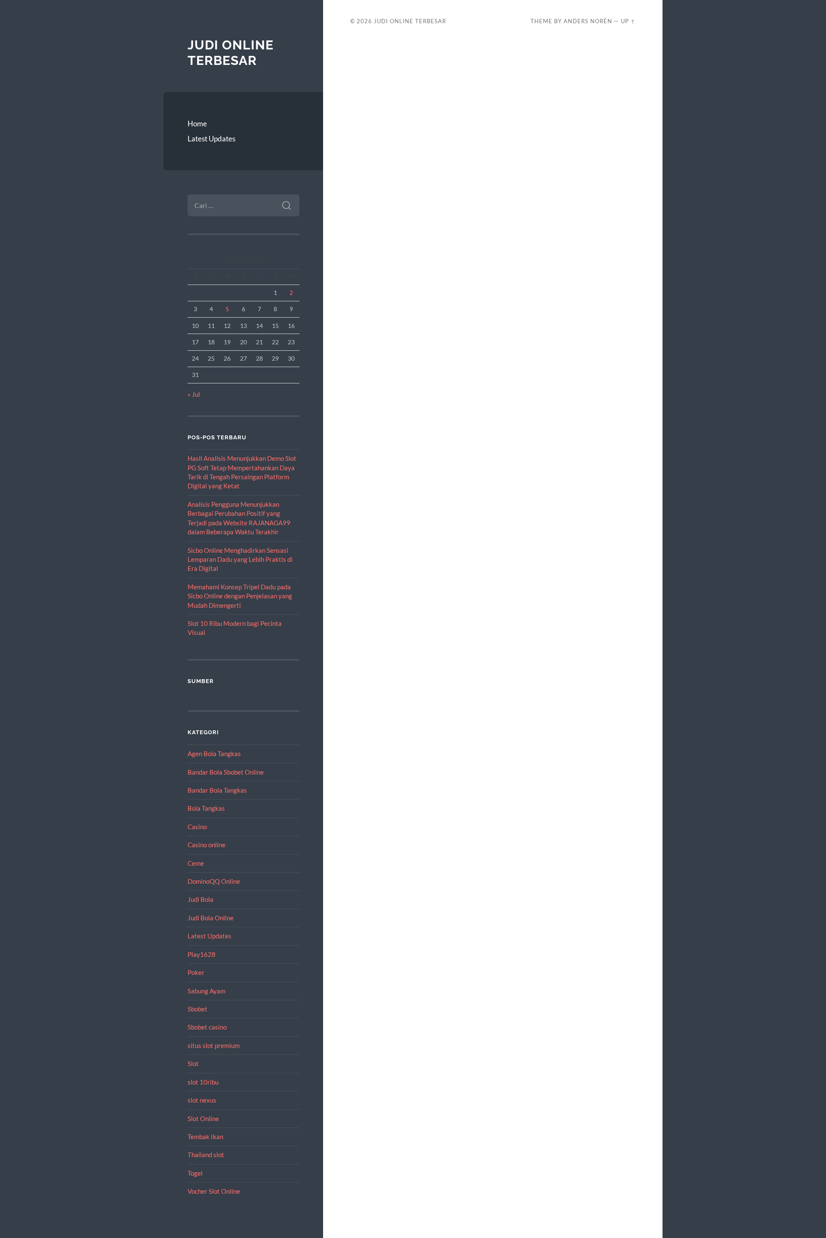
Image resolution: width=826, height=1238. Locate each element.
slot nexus (202, 1100)
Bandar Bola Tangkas (217, 790)
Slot (193, 1063)
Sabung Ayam (206, 991)
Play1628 (202, 954)
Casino (197, 826)
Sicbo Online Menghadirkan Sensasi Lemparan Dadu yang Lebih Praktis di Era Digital (240, 559)
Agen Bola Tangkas (214, 753)
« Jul (194, 394)
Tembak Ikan (205, 1136)
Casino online (206, 845)
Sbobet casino (207, 1027)
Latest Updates (211, 138)
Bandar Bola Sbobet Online (226, 772)
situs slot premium (214, 1045)
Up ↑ (628, 21)
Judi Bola (200, 899)
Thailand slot (206, 1154)
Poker (196, 972)
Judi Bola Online (211, 918)
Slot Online (203, 1118)
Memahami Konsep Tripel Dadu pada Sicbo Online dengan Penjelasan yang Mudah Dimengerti (240, 596)
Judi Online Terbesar (231, 52)
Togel (195, 1173)
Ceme (196, 863)
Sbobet (197, 1009)
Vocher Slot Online (214, 1191)
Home (197, 123)
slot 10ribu (203, 1082)
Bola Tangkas (206, 808)
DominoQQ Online (214, 881)
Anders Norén (588, 21)
